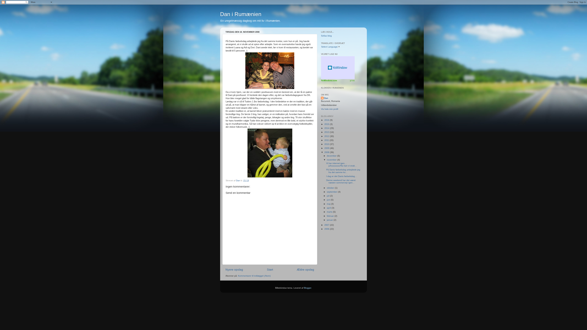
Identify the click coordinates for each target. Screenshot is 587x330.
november (332, 160)
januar (330, 220)
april (329, 208)
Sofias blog (326, 36)
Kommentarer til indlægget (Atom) (254, 276)
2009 (327, 148)
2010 (327, 144)
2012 (327, 136)
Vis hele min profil (329, 109)
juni (329, 200)
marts (330, 212)
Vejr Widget (338, 67)
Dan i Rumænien (240, 14)
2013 (327, 132)
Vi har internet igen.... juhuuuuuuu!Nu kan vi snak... (341, 164)
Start (270, 269)
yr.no (352, 80)
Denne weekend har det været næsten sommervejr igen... (341, 181)
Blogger (307, 288)
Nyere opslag (234, 269)
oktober (331, 188)
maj (329, 204)
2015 (327, 124)
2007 (327, 225)
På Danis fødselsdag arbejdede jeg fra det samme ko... (343, 171)
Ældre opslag (305, 269)
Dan (238, 180)
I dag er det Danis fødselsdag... (341, 176)
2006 (327, 229)
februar (330, 216)
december (332, 156)
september (332, 192)
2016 (327, 120)
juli (328, 196)
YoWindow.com (329, 80)
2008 (327, 152)
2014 (327, 128)
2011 (327, 140)
